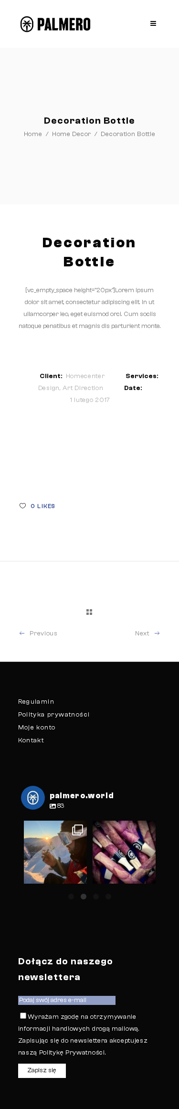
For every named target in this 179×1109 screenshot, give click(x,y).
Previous (44, 633)
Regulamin (36, 702)
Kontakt (31, 740)
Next (142, 633)
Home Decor (71, 134)
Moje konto (37, 727)
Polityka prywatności (54, 714)
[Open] (55, 852)
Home (33, 134)
